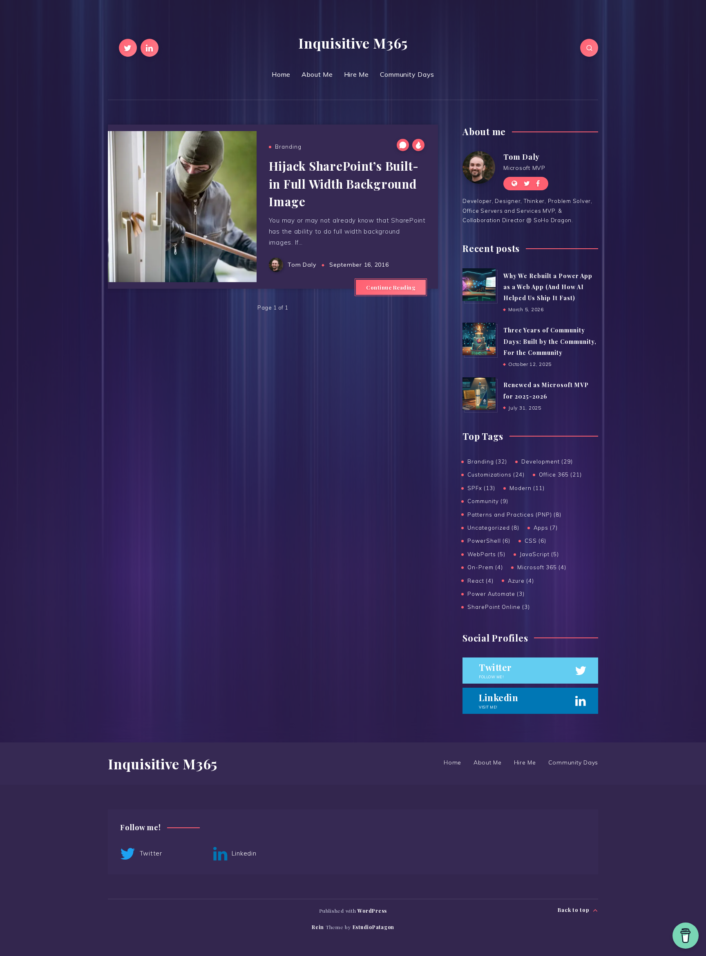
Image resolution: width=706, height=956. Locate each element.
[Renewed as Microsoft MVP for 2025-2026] (478, 393)
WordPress (372, 910)
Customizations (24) (496, 474)
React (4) (480, 580)
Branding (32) (487, 461)
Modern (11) (527, 488)
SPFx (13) (481, 488)
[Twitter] (128, 48)
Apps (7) (546, 527)
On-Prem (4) (485, 567)
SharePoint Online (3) (498, 607)
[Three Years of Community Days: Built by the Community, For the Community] (478, 339)
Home (281, 74)
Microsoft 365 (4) (541, 567)
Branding (288, 146)
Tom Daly (521, 157)
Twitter (150, 853)
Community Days (407, 74)
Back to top (574, 909)
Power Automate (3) (496, 594)
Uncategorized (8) (493, 527)
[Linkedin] (150, 48)
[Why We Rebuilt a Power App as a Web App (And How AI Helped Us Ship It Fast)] (478, 284)
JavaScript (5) (539, 554)
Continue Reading (391, 287)
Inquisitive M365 (353, 43)
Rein (318, 927)
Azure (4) (521, 580)
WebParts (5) (486, 554)
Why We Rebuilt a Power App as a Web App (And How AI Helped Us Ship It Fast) (547, 287)
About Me (317, 74)
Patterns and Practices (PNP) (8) (514, 514)
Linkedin (243, 853)
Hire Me (356, 74)
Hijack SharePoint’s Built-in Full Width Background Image (344, 183)
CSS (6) (535, 540)
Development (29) (547, 461)
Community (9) (487, 501)
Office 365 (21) (560, 474)
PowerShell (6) (488, 540)
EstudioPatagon (374, 927)
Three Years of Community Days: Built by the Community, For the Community (550, 341)
